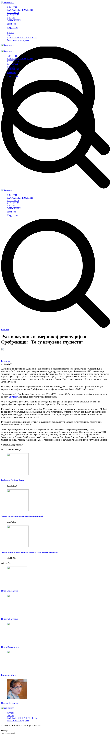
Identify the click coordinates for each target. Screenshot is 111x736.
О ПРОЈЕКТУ (14, 20)
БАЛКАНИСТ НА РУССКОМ (22, 37)
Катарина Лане (8, 675)
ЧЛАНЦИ (12, 7)
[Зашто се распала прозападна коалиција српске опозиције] (18, 510)
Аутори (10, 32)
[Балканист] (7, 2)
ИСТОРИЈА (13, 12)
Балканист (6, 361)
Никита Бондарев (9, 619)
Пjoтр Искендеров (10, 647)
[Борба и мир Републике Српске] (18, 474)
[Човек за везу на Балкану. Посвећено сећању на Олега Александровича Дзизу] (18, 546)
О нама (10, 35)
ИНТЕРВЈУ (13, 15)
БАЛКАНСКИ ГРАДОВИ (20, 10)
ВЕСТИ (11, 17)
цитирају (13, 397)
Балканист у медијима (18, 40)
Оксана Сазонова (9, 703)
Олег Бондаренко (9, 591)
